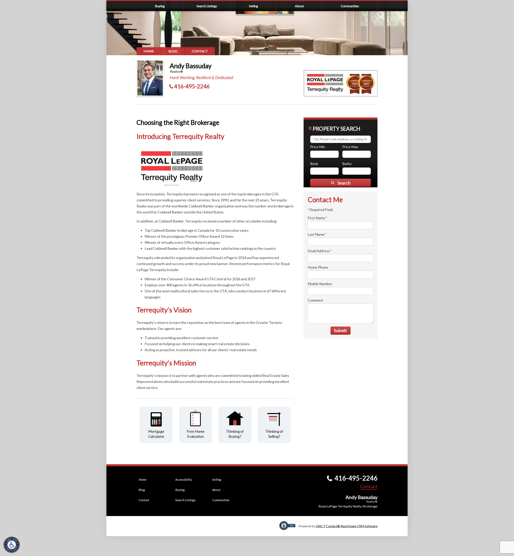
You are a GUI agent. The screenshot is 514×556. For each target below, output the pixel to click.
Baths (347, 163)
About (299, 6)
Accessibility (183, 479)
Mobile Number (320, 284)
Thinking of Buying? (235, 434)
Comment (315, 300)
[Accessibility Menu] (11, 545)
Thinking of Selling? (274, 434)
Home (149, 51)
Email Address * (320, 251)
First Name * (317, 218)
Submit (340, 330)
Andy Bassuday (190, 66)
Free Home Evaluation (195, 434)
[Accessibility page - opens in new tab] (289, 528)
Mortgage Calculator (156, 434)
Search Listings (207, 6)
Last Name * (317, 234)
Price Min (317, 147)
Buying (160, 6)
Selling (253, 6)
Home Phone (318, 267)
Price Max (350, 147)
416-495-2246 (192, 86)
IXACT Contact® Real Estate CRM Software (346, 526)
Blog (172, 51)
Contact (200, 51)
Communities (350, 6)
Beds (314, 163)
